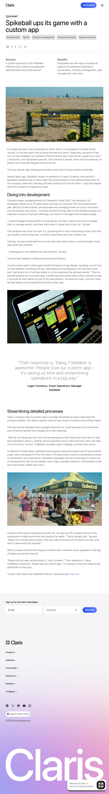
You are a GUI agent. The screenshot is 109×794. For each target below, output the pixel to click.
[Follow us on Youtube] (24, 706)
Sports (26, 37)
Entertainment (13, 37)
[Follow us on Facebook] (18, 706)
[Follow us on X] (12, 706)
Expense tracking (87, 37)
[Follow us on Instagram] (29, 706)
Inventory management (43, 37)
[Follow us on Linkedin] (7, 706)
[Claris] (10, 5)
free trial (74, 574)
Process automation (67, 37)
